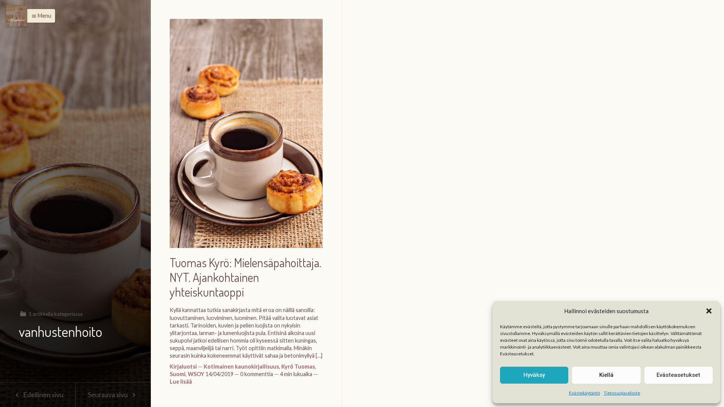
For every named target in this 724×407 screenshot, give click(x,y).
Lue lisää (181, 381)
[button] (709, 311)
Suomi (178, 374)
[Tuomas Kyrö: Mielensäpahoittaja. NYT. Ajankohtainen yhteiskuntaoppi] (246, 137)
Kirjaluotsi (183, 366)
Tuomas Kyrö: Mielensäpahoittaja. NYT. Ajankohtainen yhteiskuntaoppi (245, 278)
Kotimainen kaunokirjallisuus (241, 366)
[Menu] (16, 15)
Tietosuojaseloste (622, 393)
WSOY (196, 374)
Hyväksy (534, 375)
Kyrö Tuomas (298, 366)
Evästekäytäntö (584, 393)
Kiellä (606, 375)
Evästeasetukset (678, 375)
